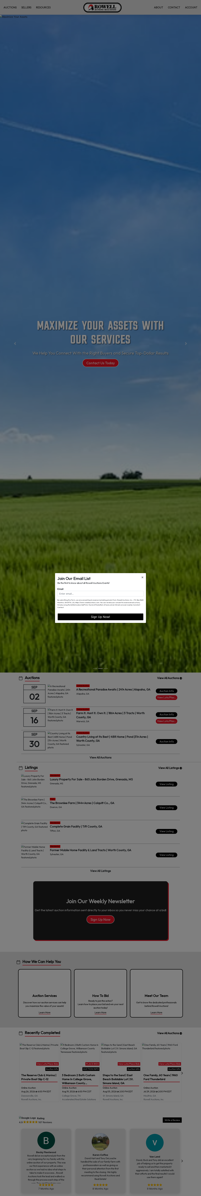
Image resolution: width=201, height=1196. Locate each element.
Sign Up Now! (100, 617)
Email (60, 588)
